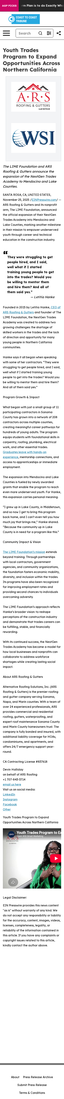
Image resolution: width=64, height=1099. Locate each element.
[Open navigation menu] (6, 33)
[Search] (40, 33)
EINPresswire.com (44, 200)
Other (7, 809)
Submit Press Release (32, 1085)
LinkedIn (9, 794)
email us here (12, 784)
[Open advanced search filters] (49, 33)
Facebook (10, 804)
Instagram (10, 799)
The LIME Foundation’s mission (24, 552)
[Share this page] (58, 33)
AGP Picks (9, 5)
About (15, 1077)
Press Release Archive (38, 1077)
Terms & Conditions (32, 1093)
